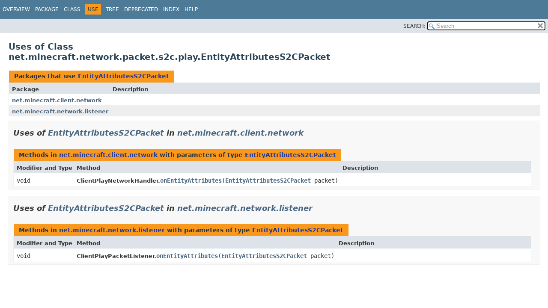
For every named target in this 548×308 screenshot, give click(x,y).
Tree (112, 9)
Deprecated (141, 9)
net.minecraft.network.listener (60, 111)
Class (72, 9)
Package (47, 9)
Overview (16, 9)
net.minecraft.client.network (57, 100)
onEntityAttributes (191, 180)
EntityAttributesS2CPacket (123, 76)
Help (191, 9)
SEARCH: (414, 26)
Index (171, 9)
